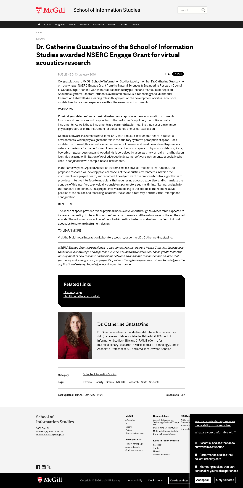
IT (126, 423)
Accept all (202, 479)
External (87, 382)
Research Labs (161, 416)
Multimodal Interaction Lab (165, 431)
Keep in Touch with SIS (166, 440)
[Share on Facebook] (166, 74)
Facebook (157, 445)
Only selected (225, 479)
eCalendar (130, 420)
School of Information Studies (106, 10)
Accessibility (135, 480)
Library (128, 427)
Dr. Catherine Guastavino (155, 237)
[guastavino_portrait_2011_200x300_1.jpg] (75, 335)
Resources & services (134, 433)
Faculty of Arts (133, 439)
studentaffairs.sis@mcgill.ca (50, 434)
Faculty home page (134, 444)
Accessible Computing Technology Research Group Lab (166, 422)
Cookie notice (156, 480)
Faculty (99, 382)
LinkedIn (157, 451)
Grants (110, 382)
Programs (59, 24)
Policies (128, 430)
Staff (144, 382)
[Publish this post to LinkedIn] (169, 74)
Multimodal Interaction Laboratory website (96, 237)
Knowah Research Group (164, 434)
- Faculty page (73, 292)
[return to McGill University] (49, 480)
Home (39, 24)
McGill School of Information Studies (106, 81)
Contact (135, 24)
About (47, 24)
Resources (98, 24)
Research (84, 24)
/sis (183, 394)
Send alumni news (161, 455)
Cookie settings (179, 480)
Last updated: (65, 394)
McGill (129, 416)
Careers (123, 24)
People (72, 24)
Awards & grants (132, 447)
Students (154, 382)
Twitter (156, 448)
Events (111, 24)
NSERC (120, 382)
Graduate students (133, 450)
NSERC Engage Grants (73, 247)
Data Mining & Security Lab (165, 428)
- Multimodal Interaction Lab (82, 296)
